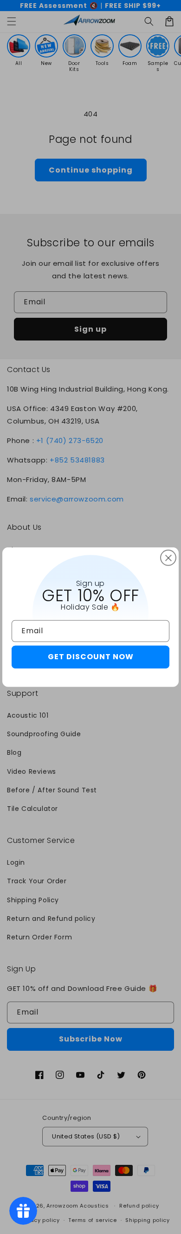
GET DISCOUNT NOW (91, 656)
